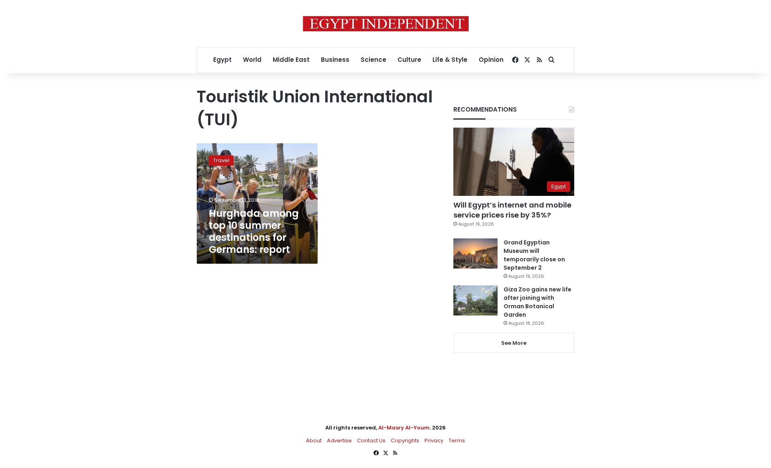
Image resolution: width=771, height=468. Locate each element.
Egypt (222, 59)
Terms (457, 440)
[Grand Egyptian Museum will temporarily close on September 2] (475, 253)
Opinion (491, 59)
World (252, 59)
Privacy (433, 440)
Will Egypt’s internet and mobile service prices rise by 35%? (512, 210)
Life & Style (449, 59)
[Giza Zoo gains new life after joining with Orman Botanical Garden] (475, 300)
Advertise (339, 440)
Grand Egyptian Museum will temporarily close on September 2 (534, 255)
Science (373, 59)
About (314, 440)
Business (335, 59)
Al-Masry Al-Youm (404, 427)
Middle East (291, 59)
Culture (409, 59)
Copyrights (405, 440)
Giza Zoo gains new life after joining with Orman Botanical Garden (537, 302)
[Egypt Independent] (386, 23)
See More (513, 343)
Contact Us (371, 440)
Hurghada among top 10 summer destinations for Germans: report (254, 231)
